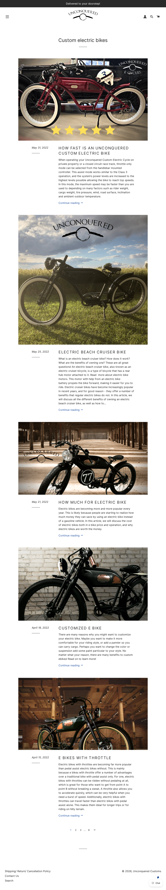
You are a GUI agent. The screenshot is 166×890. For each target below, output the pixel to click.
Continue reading (69, 202)
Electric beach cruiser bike (92, 352)
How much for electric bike (93, 502)
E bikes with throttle (85, 758)
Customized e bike (80, 628)
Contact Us (12, 875)
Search (9, 880)
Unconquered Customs (147, 871)
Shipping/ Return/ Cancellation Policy (28, 871)
